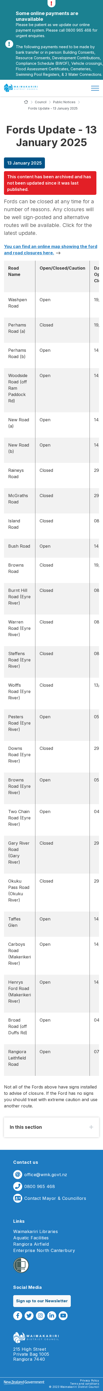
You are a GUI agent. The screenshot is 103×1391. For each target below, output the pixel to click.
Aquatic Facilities (31, 1237)
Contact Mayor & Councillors (55, 1198)
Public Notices (64, 102)
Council (40, 102)
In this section (26, 1127)
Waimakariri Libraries (35, 1231)
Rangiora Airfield (31, 1244)
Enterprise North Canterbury (44, 1250)
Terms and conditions (84, 1383)
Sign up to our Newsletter (42, 1300)
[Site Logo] (21, 88)
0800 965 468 (39, 1186)
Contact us (25, 1162)
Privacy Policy (89, 1380)
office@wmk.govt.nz (45, 1174)
